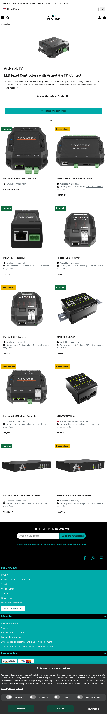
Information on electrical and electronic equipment (26, 641)
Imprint (5, 584)
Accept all (21, 708)
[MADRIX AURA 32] (80, 308)
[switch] (9, 697)
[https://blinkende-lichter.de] (101, 558)
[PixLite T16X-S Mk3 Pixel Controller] (26, 467)
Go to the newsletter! (73, 535)
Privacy (4, 574)
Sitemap (5, 593)
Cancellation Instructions (13, 632)
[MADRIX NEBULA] (80, 387)
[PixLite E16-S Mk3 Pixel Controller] (80, 150)
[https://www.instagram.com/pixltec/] (92, 558)
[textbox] (50, 9)
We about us (7, 588)
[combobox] (50, 9)
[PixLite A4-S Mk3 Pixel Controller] (26, 387)
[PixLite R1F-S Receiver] (26, 229)
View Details (93, 708)
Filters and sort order (55, 110)
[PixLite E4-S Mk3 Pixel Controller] (26, 150)
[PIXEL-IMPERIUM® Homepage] (53, 17)
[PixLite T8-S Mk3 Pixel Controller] (80, 467)
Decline (60, 708)
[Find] (7, 17)
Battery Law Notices (11, 637)
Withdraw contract (13, 608)
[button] (99, 17)
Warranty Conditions (11, 602)
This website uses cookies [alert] (53, 668)
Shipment (6, 627)
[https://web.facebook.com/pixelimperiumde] (84, 558)
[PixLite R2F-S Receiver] (80, 229)
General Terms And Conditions (16, 579)
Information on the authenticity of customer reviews (27, 646)
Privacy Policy (8, 688)
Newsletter (6, 597)
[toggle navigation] (2, 17)
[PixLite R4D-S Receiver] (26, 308)
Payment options (9, 623)
